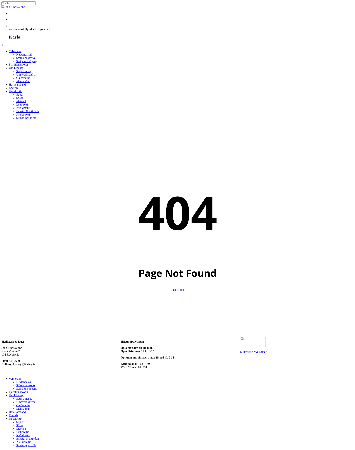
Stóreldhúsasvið (25, 385)
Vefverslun (15, 378)
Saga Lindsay (24, 398)
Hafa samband (17, 412)
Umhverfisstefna (26, 402)
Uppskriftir (15, 418)
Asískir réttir (23, 442)
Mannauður (23, 408)
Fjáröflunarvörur (18, 392)
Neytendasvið (24, 382)
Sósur (19, 425)
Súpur (19, 422)
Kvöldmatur (23, 435)
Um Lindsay (16, 395)
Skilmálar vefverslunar (253, 351)
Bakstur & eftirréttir (27, 438)
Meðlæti (21, 428)
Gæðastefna (23, 405)
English (13, 415)
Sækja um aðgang (26, 388)
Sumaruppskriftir (26, 445)
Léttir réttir (22, 432)
